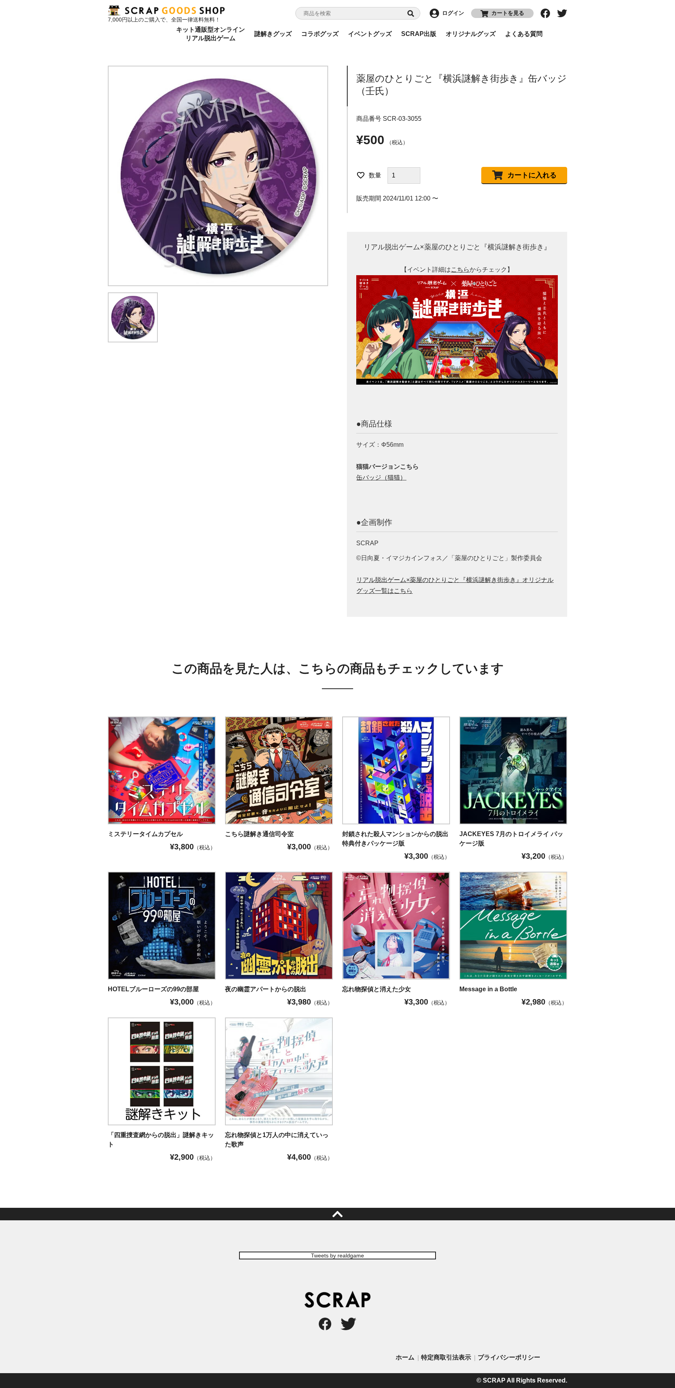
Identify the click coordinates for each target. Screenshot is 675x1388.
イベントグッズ (370, 33)
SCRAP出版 (418, 33)
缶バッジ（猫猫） (381, 477)
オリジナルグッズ (471, 33)
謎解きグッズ (273, 33)
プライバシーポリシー (509, 1357)
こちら (460, 269)
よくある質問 (524, 33)
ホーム (405, 1357)
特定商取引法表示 (446, 1357)
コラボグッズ (320, 33)
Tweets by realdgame (337, 1255)
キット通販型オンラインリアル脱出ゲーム (210, 34)
